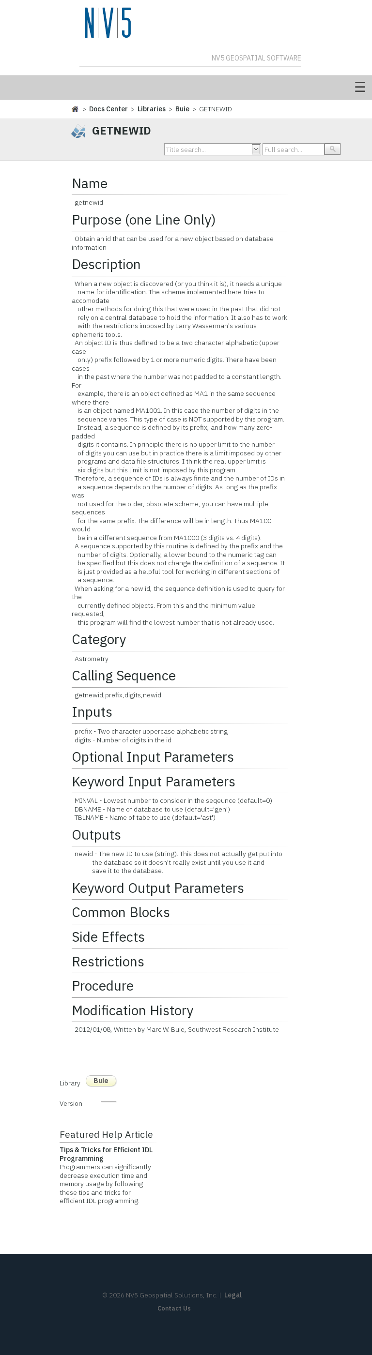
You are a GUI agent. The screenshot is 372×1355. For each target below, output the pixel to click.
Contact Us (174, 1308)
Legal (233, 1295)
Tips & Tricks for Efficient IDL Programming (106, 1154)
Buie (182, 109)
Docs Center (108, 109)
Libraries (152, 109)
